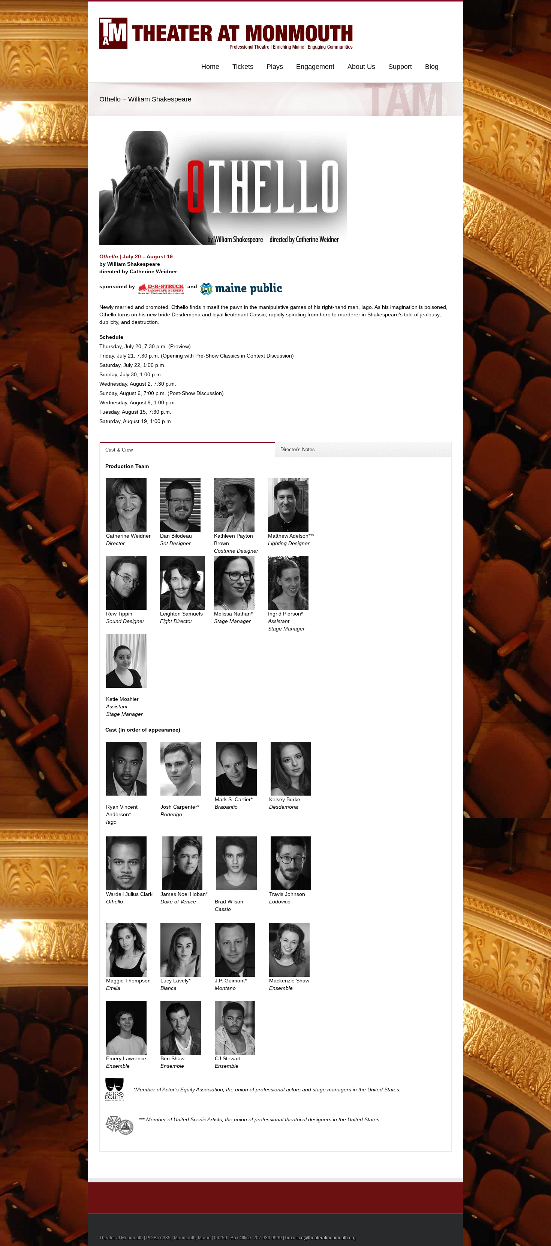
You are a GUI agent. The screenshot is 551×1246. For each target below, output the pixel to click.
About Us (361, 66)
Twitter (438, 9)
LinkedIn (425, 8)
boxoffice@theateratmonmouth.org (320, 1237)
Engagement (315, 66)
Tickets (242, 66)
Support (400, 66)
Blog (432, 66)
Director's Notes (297, 449)
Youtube (411, 10)
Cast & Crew (119, 450)
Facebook (450, 9)
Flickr (395, 9)
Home (210, 66)
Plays (275, 66)
